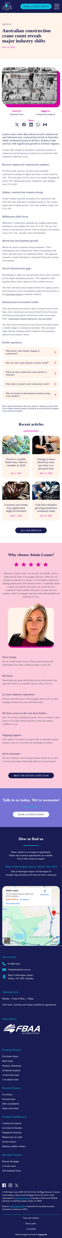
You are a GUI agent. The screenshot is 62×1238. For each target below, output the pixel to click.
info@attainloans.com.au (19, 969)
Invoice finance (9, 1141)
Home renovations (10, 1108)
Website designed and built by (31, 1235)
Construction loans (10, 1075)
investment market (14, 294)
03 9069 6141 (14, 964)
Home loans (7, 1061)
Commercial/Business (14, 1116)
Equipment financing (11, 1132)
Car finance (7, 1094)
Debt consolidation (10, 1103)
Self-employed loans (11, 1170)
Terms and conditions (31, 1218)
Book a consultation (36, 6)
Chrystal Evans (16, 114)
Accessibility (31, 1229)
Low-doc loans (9, 1166)
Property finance (11, 1049)
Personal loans (8, 1099)
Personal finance (11, 1088)
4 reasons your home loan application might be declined (16, 507)
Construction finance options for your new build (30, 318)
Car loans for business (12, 1128)
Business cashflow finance (14, 1146)
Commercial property (45, 114)
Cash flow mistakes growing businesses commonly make (46, 507)
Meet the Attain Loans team (31, 775)
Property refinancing (11, 1065)
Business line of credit (12, 1137)
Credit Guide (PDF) (17, 1206)
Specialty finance (12, 1154)
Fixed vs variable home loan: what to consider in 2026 (16, 462)
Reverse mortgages (10, 1161)
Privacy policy (31, 1224)
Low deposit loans (10, 1079)
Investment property (11, 1070)
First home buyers (10, 1056)
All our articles (31, 530)
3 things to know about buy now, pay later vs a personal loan (46, 464)
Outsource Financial (22, 1198)
